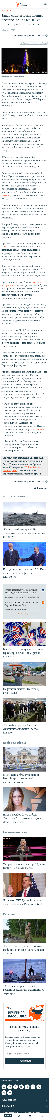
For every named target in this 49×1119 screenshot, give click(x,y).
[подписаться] (9, 1092)
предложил (38, 429)
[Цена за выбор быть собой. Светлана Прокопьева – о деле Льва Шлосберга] (24, 799)
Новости (6, 11)
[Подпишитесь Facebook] (9, 1086)
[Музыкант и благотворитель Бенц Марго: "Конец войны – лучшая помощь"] (24, 759)
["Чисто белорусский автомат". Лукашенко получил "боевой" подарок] (24, 710)
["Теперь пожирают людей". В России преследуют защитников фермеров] (24, 971)
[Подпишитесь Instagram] (33, 1086)
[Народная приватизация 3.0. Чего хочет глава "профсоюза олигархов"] (24, 554)
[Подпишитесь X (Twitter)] (15, 1086)
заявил (5, 247)
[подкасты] (19, 1116)
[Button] (20, 35)
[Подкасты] (4, 1092)
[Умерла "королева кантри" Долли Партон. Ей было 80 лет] (24, 849)
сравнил (6, 195)
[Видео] (30, 1116)
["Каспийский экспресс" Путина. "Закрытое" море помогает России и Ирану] (24, 514)
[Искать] (41, 1116)
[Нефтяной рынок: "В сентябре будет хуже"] (24, 674)
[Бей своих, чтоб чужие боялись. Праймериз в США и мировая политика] (24, 634)
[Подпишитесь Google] (4, 1086)
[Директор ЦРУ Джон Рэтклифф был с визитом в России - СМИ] (24, 885)
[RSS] (38, 1086)
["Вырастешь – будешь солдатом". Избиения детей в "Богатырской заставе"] (24, 931)
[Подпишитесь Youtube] (21, 1086)
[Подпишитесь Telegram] (27, 1086)
